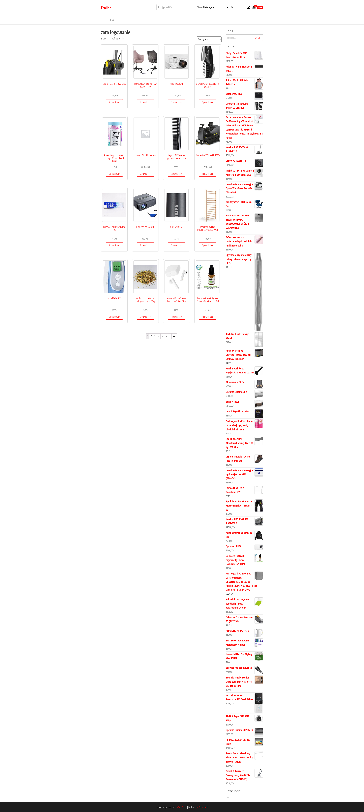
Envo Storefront (201, 807)
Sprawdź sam (114, 102)
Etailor (106, 8)
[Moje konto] (248, 7)
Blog (112, 20)
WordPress (182, 807)
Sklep (103, 20)
